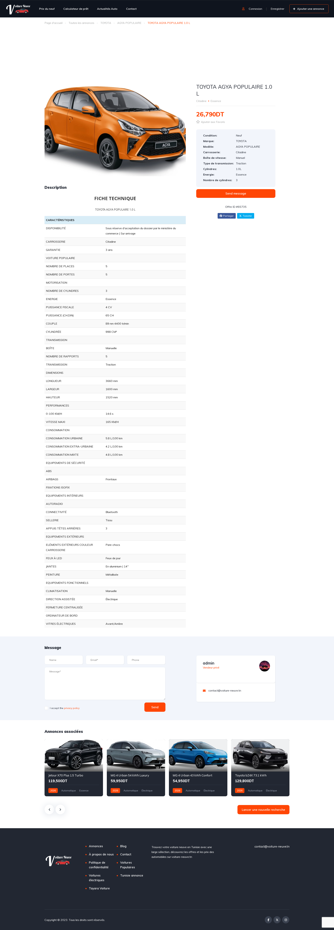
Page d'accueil (53, 23)
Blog (123, 846)
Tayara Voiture (99, 888)
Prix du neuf (47, 8)
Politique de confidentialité (99, 865)
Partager (228, 215)
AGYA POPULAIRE (129, 23)
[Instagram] (285, 919)
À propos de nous (101, 854)
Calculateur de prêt (75, 8)
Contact (131, 8)
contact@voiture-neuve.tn (272, 846)
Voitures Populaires (127, 865)
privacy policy (71, 708)
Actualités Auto (107, 8)
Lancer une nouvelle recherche (263, 809)
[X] (277, 919)
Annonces (96, 846)
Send (154, 707)
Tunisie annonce (131, 875)
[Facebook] (268, 919)
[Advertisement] (167, 53)
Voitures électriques (96, 878)
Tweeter (247, 215)
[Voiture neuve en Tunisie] (18, 8)
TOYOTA (105, 23)
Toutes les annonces (81, 23)
